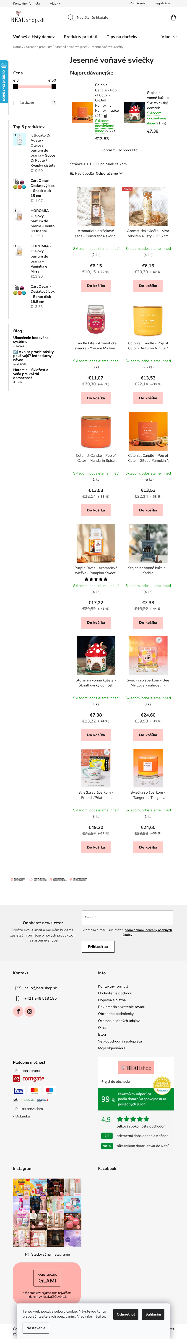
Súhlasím (153, 1314)
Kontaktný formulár (27, 3)
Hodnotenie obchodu (115, 993)
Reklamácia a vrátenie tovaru (121, 1006)
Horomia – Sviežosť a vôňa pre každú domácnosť (30, 374)
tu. (104, 1316)
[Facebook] (18, 1011)
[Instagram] (29, 1011)
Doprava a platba (112, 1000)
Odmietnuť (126, 1314)
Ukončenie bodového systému (31, 340)
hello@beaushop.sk (40, 988)
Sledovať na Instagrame (50, 1254)
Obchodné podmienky (116, 1013)
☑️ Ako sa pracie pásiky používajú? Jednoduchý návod (33, 356)
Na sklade (37, 103)
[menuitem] (33, 36)
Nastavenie (35, 1328)
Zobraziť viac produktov (120, 150)
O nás (102, 1027)
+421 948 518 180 (40, 998)
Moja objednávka (111, 1048)
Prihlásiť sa (98, 946)
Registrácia (162, 3)
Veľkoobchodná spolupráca (120, 1041)
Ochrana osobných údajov (119, 1020)
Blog (102, 1034)
